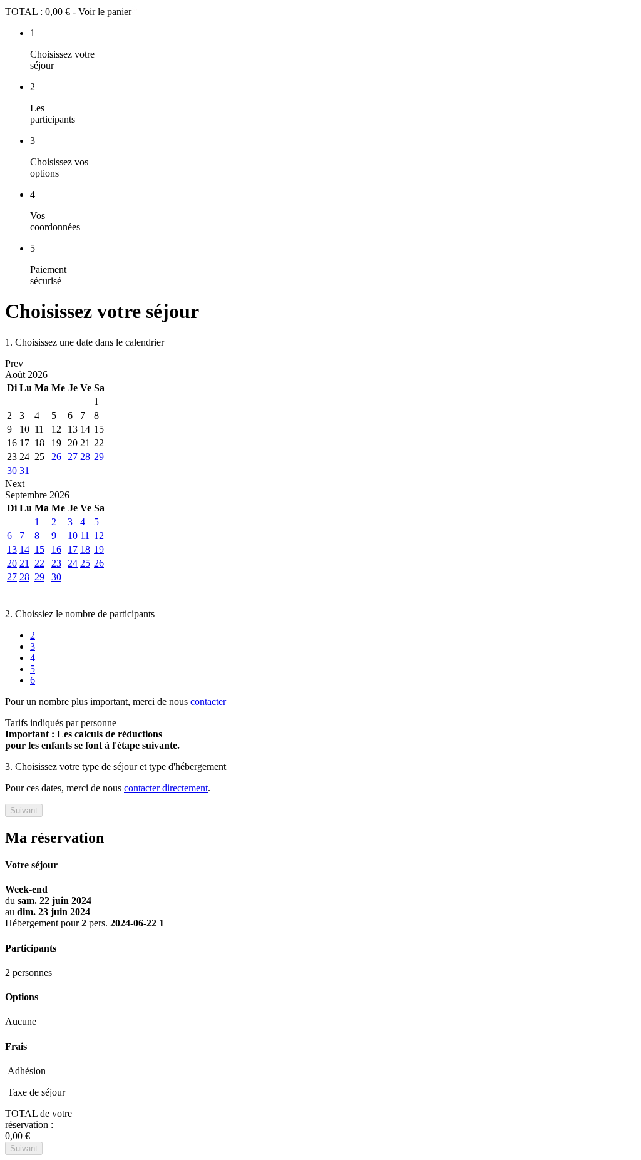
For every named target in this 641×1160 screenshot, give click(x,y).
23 (56, 563)
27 (73, 456)
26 (56, 456)
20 (12, 563)
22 (39, 563)
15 (39, 549)
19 (99, 549)
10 (73, 535)
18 (85, 549)
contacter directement (166, 788)
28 (85, 456)
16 (56, 549)
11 (85, 535)
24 (73, 563)
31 (24, 470)
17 (73, 549)
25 (85, 563)
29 (99, 456)
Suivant (24, 810)
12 (99, 535)
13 (12, 549)
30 (12, 470)
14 (24, 549)
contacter (208, 701)
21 (24, 563)
